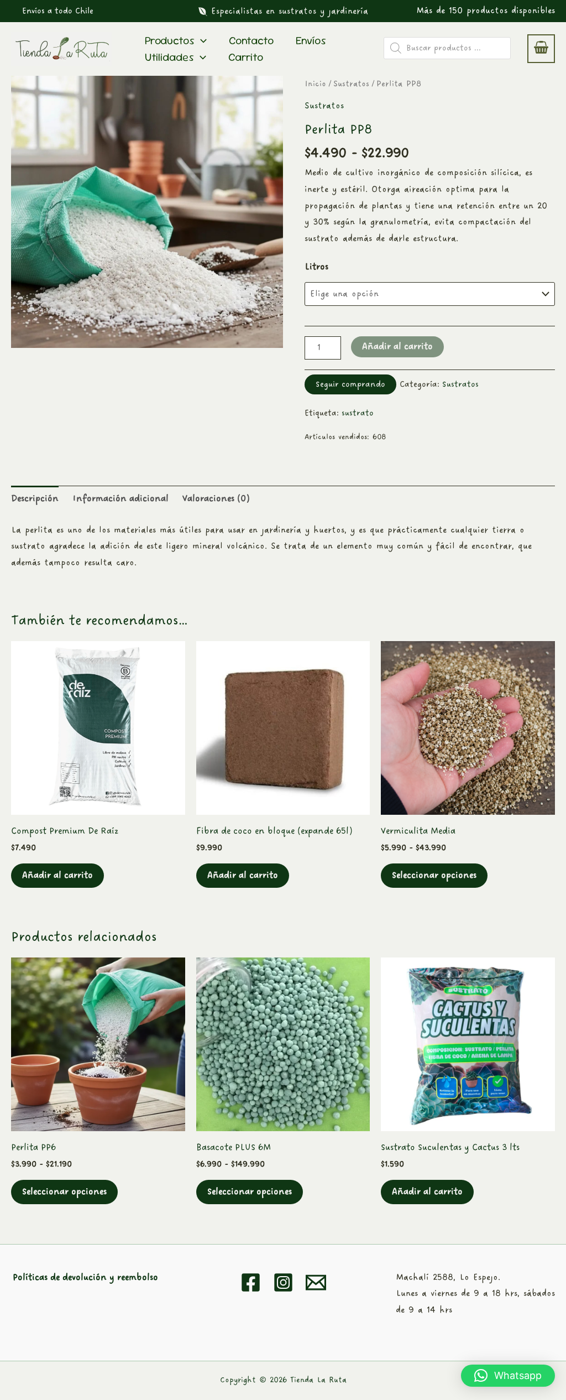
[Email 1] (316, 1282)
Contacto (251, 40)
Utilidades (169, 57)
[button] (57, 11)
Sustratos (351, 84)
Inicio (315, 84)
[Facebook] (251, 1282)
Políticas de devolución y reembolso (85, 1277)
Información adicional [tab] (120, 498)
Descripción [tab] (35, 498)
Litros (316, 267)
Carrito (245, 57)
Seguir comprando (350, 384)
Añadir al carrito (397, 346)
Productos (170, 40)
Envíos (311, 40)
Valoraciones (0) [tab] (215, 498)
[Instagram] (283, 1282)
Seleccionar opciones (434, 875)
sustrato (358, 413)
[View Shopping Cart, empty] (541, 48)
